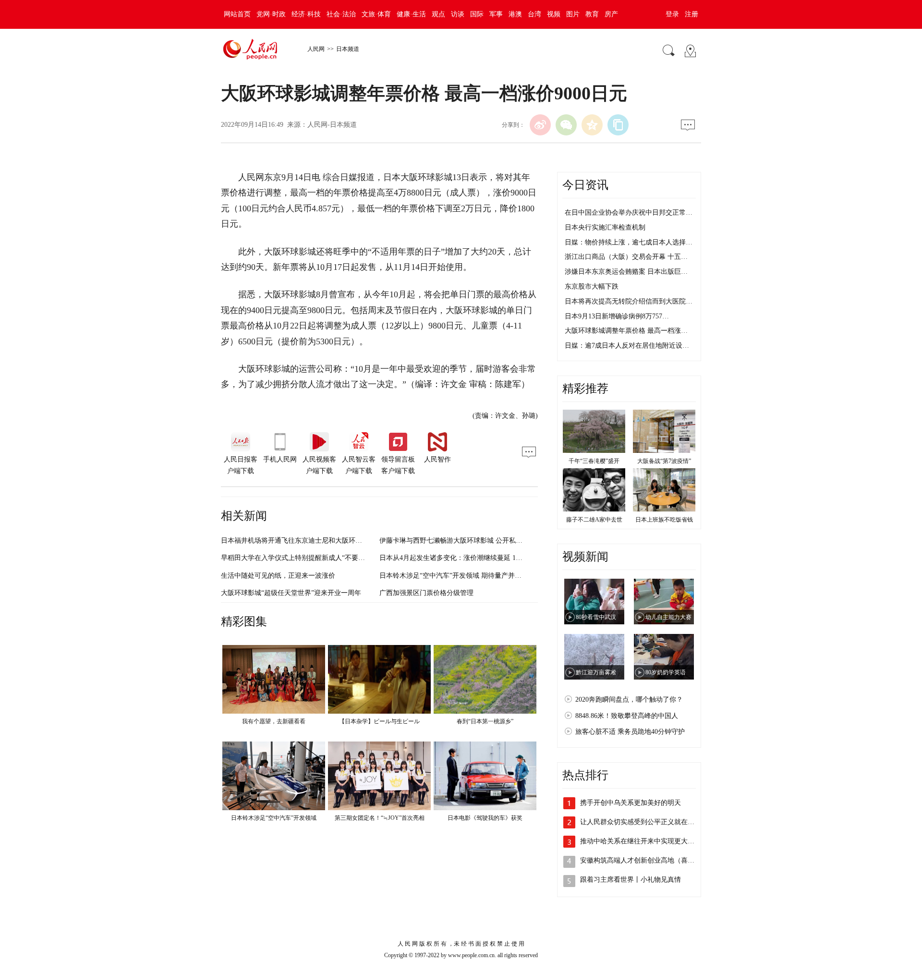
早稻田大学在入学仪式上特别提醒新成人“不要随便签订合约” (311, 557)
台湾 (534, 14)
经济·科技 (306, 14)
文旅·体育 (376, 14)
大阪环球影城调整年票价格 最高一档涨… (626, 330)
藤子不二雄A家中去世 (594, 519)
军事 (496, 14)
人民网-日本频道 (332, 124)
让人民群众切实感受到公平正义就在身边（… (647, 822)
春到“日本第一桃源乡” (485, 721)
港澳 (515, 14)
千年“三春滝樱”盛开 (594, 461)
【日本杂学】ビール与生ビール (379, 721)
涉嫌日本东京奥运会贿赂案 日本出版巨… (626, 271)
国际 (477, 14)
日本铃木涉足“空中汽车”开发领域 (273, 818)
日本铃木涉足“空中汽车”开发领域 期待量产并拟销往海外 (463, 575)
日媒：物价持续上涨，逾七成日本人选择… (628, 242)
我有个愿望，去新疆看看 (273, 721)
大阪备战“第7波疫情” (664, 461)
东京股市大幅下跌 (592, 286)
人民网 (316, 49)
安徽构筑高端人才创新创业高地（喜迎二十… (647, 860)
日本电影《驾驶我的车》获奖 (485, 818)
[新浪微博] (540, 124)
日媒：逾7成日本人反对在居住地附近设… (627, 345)
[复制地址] (618, 124)
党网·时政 (271, 14)
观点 (438, 14)
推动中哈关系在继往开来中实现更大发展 (640, 841)
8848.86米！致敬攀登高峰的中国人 (626, 715)
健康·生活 (411, 14)
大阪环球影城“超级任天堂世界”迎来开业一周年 (291, 592)
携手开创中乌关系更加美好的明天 (630, 802)
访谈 (457, 14)
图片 (573, 14)
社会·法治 (341, 14)
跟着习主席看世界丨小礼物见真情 (630, 879)
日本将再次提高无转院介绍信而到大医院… (628, 301)
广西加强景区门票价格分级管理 (426, 592)
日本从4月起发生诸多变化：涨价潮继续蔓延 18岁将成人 (462, 557)
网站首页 (237, 14)
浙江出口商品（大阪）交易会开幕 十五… (626, 256)
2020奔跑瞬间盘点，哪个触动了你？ (629, 699)
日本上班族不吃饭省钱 (664, 519)
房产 (611, 14)
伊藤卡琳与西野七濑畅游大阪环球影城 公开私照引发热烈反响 (471, 540)
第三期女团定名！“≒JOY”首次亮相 (380, 818)
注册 (691, 14)
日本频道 (347, 49)
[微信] (566, 124)
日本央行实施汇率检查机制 (605, 227)
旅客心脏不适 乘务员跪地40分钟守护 (630, 731)
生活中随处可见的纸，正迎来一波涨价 (278, 575)
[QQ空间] (592, 124)
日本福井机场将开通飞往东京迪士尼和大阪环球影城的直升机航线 (318, 540)
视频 (553, 14)
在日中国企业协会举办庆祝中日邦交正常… (628, 212)
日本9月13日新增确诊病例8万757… (617, 316)
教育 (592, 14)
